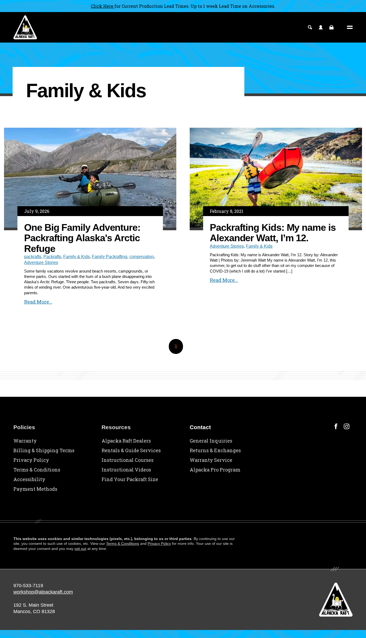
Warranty (25, 440)
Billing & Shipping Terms (43, 450)
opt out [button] (80, 548)
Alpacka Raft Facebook (335, 426)
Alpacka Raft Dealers (126, 440)
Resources (116, 427)
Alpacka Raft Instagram (346, 426)
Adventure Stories (41, 262)
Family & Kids (76, 256)
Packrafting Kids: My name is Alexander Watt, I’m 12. (273, 233)
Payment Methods (35, 489)
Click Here (102, 6)
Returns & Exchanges (215, 450)
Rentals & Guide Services (131, 450)
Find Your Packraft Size (130, 479)
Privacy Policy (31, 460)
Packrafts (52, 256)
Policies (24, 427)
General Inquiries (211, 440)
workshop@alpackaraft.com (43, 592)
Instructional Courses (128, 460)
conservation (141, 256)
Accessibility (29, 479)
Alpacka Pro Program (215, 469)
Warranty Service (211, 460)
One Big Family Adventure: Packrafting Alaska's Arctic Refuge (82, 238)
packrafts (32, 256)
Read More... (38, 302)
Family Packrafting (109, 256)
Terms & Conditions (36, 469)
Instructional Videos (126, 469)
